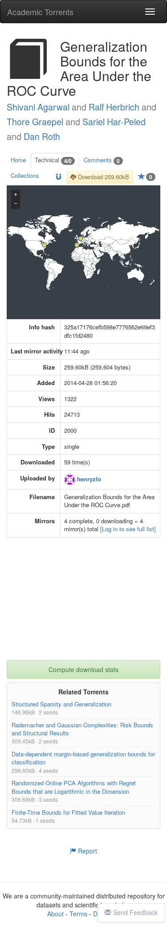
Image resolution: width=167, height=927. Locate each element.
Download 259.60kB (102, 176)
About (55, 913)
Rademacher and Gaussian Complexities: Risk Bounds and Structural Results (82, 729)
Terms (78, 913)
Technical (53, 160)
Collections (25, 175)
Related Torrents (83, 691)
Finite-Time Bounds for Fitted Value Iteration (68, 812)
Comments (102, 160)
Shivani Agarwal (38, 107)
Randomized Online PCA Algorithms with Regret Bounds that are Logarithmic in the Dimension (74, 787)
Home (18, 160)
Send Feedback (135, 912)
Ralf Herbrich (114, 107)
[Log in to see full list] (128, 529)
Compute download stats (83, 669)
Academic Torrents (40, 11)
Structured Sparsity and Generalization (61, 704)
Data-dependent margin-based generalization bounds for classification (83, 758)
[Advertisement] (85, 604)
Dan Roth (42, 136)
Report (86, 850)
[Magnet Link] (58, 177)
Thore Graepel (35, 121)
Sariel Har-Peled (114, 121)
